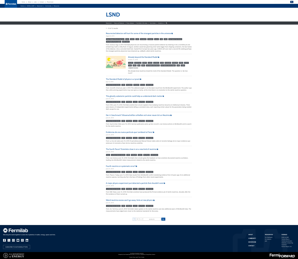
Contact (42, 2)
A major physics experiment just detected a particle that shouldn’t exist (134, 183)
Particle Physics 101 (287, 246)
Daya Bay (131, 62)
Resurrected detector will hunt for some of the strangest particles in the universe (138, 33)
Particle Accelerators (287, 241)
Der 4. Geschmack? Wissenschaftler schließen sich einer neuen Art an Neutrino (138, 115)
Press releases (130, 23)
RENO (134, 65)
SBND (165, 39)
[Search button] (166, 23)
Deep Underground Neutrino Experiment (115, 39)
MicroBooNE (143, 39)
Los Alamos (156, 62)
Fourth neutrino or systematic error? (120, 166)
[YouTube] (18, 240)
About (29, 2)
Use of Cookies (141, 257)
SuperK (182, 65)
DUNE (127, 39)
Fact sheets (153, 23)
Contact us (161, 23)
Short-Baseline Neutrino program (114, 41)
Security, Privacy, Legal (133, 257)
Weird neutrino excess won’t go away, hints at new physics (129, 200)
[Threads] (22, 240)
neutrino (156, 39)
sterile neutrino (126, 41)
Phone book (50, 2)
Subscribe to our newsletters (16, 247)
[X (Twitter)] (9, 240)
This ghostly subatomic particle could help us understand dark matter (134, 96)
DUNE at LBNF (31, 6)
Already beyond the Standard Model (142, 57)
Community (48, 6)
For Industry (268, 239)
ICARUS (132, 39)
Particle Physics (286, 239)
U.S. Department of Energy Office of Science (147, 254)
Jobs (35, 2)
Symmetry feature (133, 68)
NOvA (130, 65)
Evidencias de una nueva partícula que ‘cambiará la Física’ (129, 132)
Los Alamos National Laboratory (113, 84)
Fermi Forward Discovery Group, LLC (129, 254)
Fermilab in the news (141, 23)
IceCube (150, 62)
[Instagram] (13, 240)
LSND (137, 39)
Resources (56, 6)
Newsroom (40, 6)
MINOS (181, 62)
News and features (119, 23)
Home (23, 2)
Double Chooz (138, 62)
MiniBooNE (150, 39)
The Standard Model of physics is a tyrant (122, 79)
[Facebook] (4, 240)
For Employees (268, 237)
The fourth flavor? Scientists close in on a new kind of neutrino (131, 149)
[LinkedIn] (27, 240)
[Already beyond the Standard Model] (116, 62)
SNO (178, 65)
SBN (161, 39)
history (108, 155)
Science (23, 6)
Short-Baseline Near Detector (175, 39)
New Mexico (141, 101)
